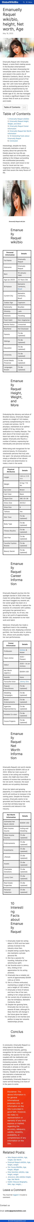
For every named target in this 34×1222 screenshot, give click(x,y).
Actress (23, 650)
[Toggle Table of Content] (23, 107)
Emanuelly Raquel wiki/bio (19, 119)
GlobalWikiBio (10, 2)
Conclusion (14, 141)
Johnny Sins (24, 682)
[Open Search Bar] (23, 2)
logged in (16, 1195)
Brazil (20, 289)
